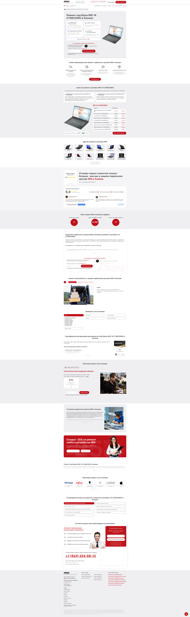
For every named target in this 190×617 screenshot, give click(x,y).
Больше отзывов (121, 204)
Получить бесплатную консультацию (115, 539)
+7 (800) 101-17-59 (94, 1)
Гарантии (124, 5)
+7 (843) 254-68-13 (102, 1)
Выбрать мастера (84, 392)
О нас (113, 5)
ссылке (70, 606)
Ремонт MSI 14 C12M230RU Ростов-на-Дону (116, 579)
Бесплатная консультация (89, 51)
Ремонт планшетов (98, 579)
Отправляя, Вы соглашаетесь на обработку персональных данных (76, 394)
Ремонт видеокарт (98, 576)
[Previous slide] (65, 398)
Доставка (66, 592)
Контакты (66, 596)
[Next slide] (68, 398)
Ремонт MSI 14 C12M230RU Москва (115, 574)
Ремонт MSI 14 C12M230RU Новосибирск (116, 583)
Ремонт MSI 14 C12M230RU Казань (115, 585)
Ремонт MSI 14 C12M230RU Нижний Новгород (117, 581)
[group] (69, 483)
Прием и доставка (72, 282)
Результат (91, 282)
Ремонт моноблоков (86, 578)
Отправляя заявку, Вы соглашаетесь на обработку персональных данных (79, 268)
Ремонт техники (81, 2)
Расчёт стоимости (118, 5)
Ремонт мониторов (98, 578)
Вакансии (65, 599)
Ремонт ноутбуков (97, 574)
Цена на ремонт (104, 5)
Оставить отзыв (81, 204)
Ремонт (86, 282)
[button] (123, 477)
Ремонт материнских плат (87, 576)
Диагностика (80, 282)
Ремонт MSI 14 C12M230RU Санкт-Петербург (117, 576)
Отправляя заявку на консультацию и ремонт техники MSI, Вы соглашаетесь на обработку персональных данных (115, 543)
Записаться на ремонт (86, 266)
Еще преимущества (95, 79)
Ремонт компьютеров (86, 574)
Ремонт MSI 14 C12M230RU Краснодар (115, 578)
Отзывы (109, 5)
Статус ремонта (111, 2)
